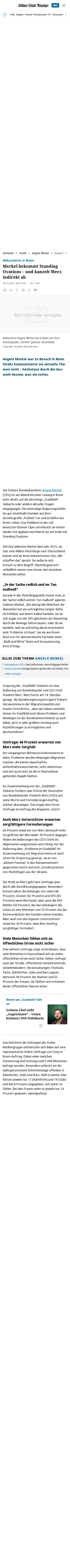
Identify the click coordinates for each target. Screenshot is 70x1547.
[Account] (63, 5)
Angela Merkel (40, 253)
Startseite (8, 253)
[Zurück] (5, 14)
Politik (23, 253)
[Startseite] (33, 5)
